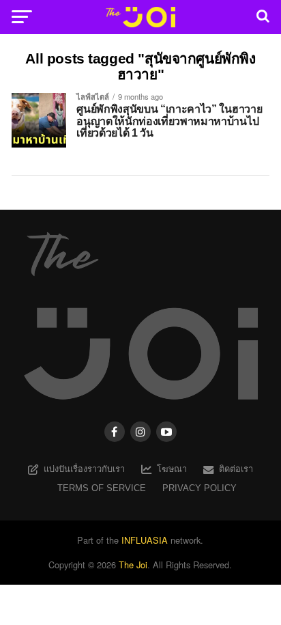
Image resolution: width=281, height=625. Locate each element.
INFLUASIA (144, 539)
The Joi (133, 564)
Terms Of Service (101, 488)
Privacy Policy (199, 488)
